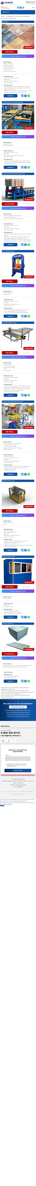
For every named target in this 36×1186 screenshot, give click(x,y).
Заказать (11, 95)
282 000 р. (10, 432)
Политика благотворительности (26, 791)
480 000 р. (10, 132)
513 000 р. (9, 281)
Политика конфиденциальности (9, 791)
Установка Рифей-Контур (9, 322)
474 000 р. (10, 511)
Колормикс (5, 21)
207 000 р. (10, 587)
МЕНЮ (6, 12)
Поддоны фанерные (8, 623)
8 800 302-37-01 (30, 2)
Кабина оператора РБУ (8, 556)
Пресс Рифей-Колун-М (8, 251)
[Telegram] (21, 8)
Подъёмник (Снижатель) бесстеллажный (13, 173)
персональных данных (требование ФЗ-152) (16, 766)
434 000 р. (10, 353)
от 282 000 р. (10, 204)
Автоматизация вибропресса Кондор (12, 401)
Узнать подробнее (8, 804)
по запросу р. (9, 654)
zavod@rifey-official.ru (11, 736)
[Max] (18, 8)
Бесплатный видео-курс (18, 707)
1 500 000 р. (9, 52)
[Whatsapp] (23, 8)
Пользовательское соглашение (18, 794)
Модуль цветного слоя (8, 480)
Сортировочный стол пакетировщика (12, 102)
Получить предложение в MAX (18, 56)
